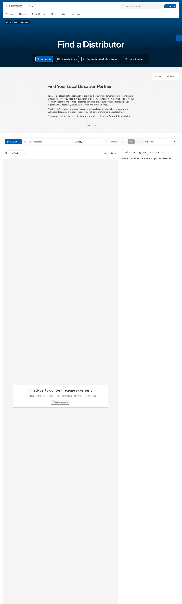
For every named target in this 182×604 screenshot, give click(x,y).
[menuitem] (11, 14)
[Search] (122, 6)
